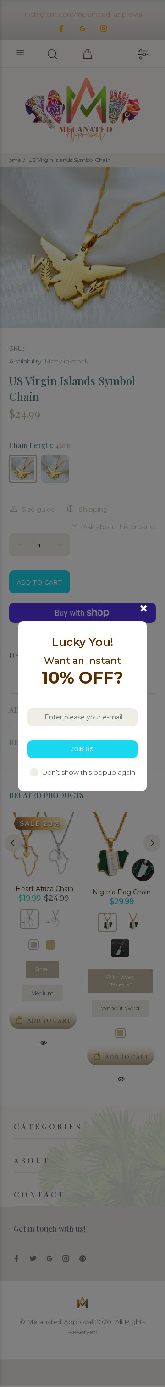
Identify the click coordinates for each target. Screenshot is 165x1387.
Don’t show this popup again (88, 772)
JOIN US (82, 749)
